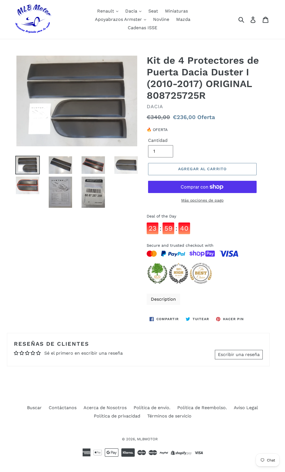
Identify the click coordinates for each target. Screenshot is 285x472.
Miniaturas (176, 11)
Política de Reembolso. (202, 407)
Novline (161, 19)
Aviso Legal (246, 407)
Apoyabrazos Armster (119, 19)
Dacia (132, 11)
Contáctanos (63, 407)
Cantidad (158, 140)
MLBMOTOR (147, 439)
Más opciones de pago (202, 200)
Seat (153, 11)
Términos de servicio (169, 416)
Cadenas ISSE (142, 27)
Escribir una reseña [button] (239, 354)
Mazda (183, 19)
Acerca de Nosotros (105, 407)
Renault (106, 11)
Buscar (34, 407)
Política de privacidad (117, 416)
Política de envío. (152, 407)
